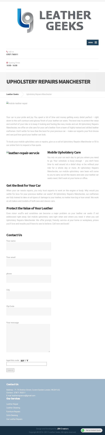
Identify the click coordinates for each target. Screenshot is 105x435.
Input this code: (13, 360)
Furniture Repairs (13, 412)
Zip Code (10, 306)
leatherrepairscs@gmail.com (23, 396)
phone (9, 274)
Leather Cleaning (13, 408)
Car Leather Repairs (14, 419)
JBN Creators (63, 429)
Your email (10, 257)
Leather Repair (12, 404)
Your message (12, 323)
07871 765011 (20, 393)
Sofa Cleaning (12, 415)
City (8, 290)
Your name (10, 241)
